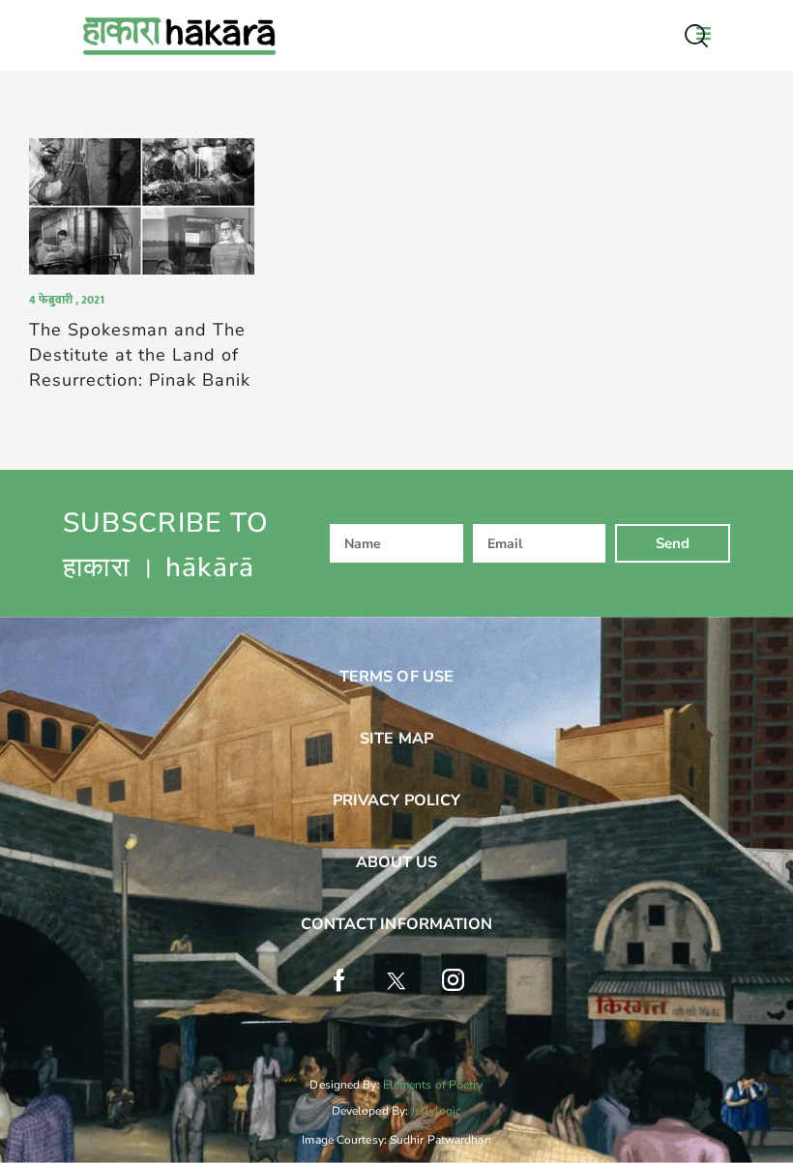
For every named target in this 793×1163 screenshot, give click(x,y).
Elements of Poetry (433, 1084)
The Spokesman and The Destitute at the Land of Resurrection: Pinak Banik (139, 355)
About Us (397, 862)
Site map (396, 738)
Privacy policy (396, 800)
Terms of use (396, 676)
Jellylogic (436, 1111)
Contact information (397, 924)
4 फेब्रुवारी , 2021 (66, 299)
